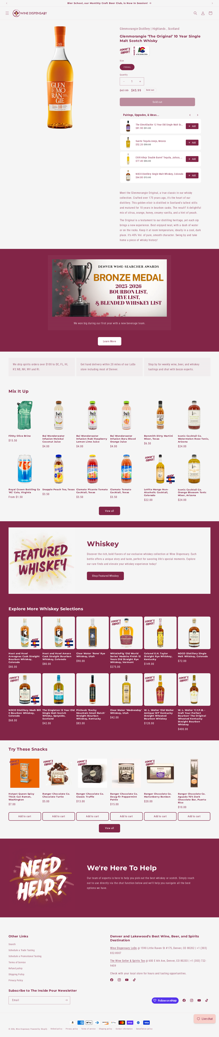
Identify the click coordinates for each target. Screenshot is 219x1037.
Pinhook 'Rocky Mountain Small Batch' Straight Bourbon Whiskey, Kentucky (90, 714)
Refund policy (16, 968)
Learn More (109, 341)
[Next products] (197, 115)
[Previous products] (190, 115)
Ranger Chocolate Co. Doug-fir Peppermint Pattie (124, 796)
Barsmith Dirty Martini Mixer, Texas (158, 437)
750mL (128, 68)
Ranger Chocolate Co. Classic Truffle (90, 795)
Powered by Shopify (38, 1029)
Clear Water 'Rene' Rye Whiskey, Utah (90, 655)
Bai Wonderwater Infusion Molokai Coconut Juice (53, 438)
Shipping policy (105, 1029)
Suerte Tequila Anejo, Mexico (151, 141)
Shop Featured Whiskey (105, 575)
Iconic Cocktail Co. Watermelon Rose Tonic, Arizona (193, 438)
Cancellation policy (144, 1029)
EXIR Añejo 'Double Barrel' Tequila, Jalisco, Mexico (160, 157)
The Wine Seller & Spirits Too (127, 961)
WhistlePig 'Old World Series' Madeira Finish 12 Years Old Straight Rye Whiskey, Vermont (125, 657)
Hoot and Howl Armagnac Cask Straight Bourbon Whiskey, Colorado (24, 657)
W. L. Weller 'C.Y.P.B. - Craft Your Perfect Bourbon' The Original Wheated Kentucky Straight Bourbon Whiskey (192, 717)
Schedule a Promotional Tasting (25, 956)
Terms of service (88, 1029)
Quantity (123, 74)
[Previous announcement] (6, 3)
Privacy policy (72, 1029)
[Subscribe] (66, 1000)
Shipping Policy (16, 974)
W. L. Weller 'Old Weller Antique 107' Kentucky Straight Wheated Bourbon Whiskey (159, 714)
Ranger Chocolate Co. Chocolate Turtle (56, 795)
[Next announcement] (212, 3)
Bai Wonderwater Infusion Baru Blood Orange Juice (123, 438)
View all (109, 511)
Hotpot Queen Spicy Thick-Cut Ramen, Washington (21, 796)
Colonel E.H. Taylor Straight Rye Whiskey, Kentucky (158, 656)
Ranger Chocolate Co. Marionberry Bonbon (158, 795)
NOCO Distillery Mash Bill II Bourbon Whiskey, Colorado (25, 713)
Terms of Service (17, 962)
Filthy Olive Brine (20, 435)
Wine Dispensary (23, 1029)
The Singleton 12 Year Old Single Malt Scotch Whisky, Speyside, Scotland (58, 714)
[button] (7, 13)
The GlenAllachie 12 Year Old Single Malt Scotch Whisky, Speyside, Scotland (160, 124)
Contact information (124, 1029)
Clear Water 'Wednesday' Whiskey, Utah (126, 711)
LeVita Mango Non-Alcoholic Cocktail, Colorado (156, 492)
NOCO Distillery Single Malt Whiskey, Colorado (159, 174)
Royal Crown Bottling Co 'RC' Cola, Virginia (24, 491)
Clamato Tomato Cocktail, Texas (120, 491)
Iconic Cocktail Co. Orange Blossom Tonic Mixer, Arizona (192, 492)
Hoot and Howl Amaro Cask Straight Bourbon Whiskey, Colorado (57, 656)
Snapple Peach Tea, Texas (58, 489)
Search (12, 944)
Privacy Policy (16, 980)
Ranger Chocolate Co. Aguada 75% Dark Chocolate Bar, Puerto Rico (192, 798)
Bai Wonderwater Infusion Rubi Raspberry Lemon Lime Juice (91, 438)
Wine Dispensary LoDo (123, 948)
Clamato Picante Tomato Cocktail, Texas (92, 491)
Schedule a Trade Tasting (22, 950)
